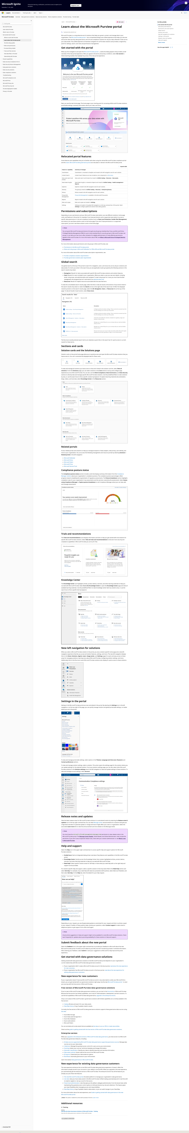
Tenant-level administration (71, 1083)
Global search (161, 30)
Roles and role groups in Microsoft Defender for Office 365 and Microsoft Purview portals (89, 249)
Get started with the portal (165, 24)
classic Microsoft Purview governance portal (78, 162)
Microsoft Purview (70, 22)
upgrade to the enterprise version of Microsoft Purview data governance (87, 1037)
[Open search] (181, 13)
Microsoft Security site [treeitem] (8, 86)
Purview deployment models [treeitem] (10, 88)
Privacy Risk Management (81, 195)
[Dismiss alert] (186, 3)
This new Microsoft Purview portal (73, 1077)
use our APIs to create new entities (109, 1026)
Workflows (67, 1056)
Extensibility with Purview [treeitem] (10, 56)
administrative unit (98, 279)
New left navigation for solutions (166, 34)
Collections (67, 1046)
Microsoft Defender (69, 458)
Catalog (66, 1004)
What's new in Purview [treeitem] (8, 32)
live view (63, 1011)
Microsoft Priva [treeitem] (6, 80)
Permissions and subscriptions (165, 28)
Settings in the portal (163, 36)
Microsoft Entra (68, 460)
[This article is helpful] (170, 47)
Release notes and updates (165, 38)
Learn (63, 22)
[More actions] (126, 22)
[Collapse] (31, 20)
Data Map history (69, 1006)
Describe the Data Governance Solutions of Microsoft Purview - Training (79, 1111)
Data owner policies (69, 1052)
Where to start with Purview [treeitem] (11, 37)
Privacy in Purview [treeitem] (7, 91)
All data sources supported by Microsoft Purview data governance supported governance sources (91, 1042)
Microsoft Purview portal (78, 37)
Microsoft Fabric (68, 462)
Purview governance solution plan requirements (77, 258)
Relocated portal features (164, 26)
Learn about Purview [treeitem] (8, 29)
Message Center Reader (86, 836)
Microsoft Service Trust (70, 466)
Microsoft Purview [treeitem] (7, 26)
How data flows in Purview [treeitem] (10, 53)
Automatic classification (70, 1050)
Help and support (162, 40)
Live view (66, 1079)
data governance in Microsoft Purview (82, 1060)
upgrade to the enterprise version (105, 995)
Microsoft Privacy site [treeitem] (8, 83)
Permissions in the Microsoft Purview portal (76, 247)
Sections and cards (163, 32)
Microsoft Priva (68, 464)
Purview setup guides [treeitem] (9, 43)
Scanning (66, 1048)
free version (110, 991)
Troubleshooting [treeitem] (7, 75)
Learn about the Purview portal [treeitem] (12, 40)
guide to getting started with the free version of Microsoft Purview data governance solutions (95, 1029)
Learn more (96, 1097)
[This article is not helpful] (172, 47)
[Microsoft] (3, 13)
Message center (97, 822)
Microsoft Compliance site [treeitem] (9, 78)
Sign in (185, 12)
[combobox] (16, 23)
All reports (67, 1054)
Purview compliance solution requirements (76, 256)
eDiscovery (110, 175)
